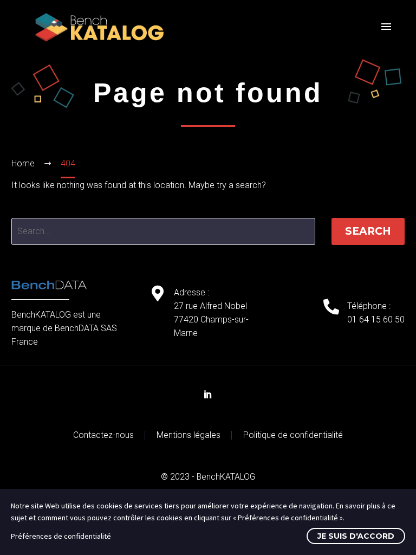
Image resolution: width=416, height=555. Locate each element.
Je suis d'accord (355, 536)
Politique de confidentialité (293, 435)
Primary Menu (386, 27)
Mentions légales (188, 435)
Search (368, 231)
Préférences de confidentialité (61, 536)
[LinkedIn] (208, 394)
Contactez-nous (103, 435)
